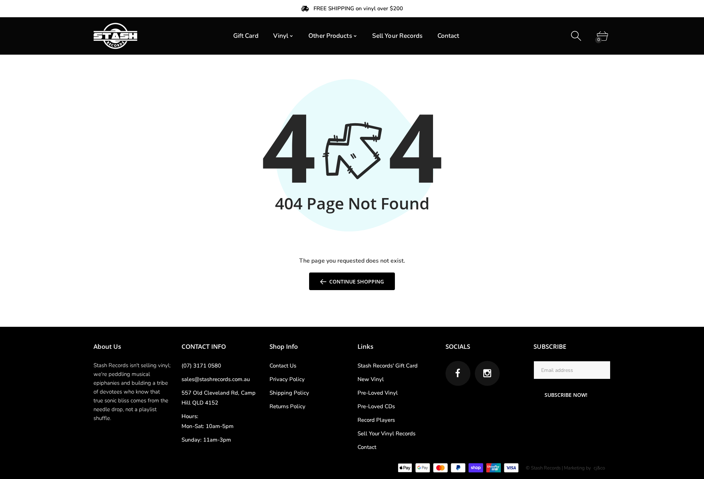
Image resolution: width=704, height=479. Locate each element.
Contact (367, 447)
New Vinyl (371, 379)
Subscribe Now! (565, 394)
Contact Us (283, 365)
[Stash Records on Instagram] (487, 373)
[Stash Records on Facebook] (457, 373)
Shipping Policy (289, 392)
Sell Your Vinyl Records (386, 433)
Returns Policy (287, 406)
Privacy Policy (287, 379)
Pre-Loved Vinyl (378, 392)
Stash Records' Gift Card (388, 365)
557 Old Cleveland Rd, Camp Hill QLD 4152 (219, 397)
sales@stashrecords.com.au (216, 379)
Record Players (376, 420)
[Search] (577, 36)
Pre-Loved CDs (376, 406)
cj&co (599, 468)
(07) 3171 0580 (201, 365)
